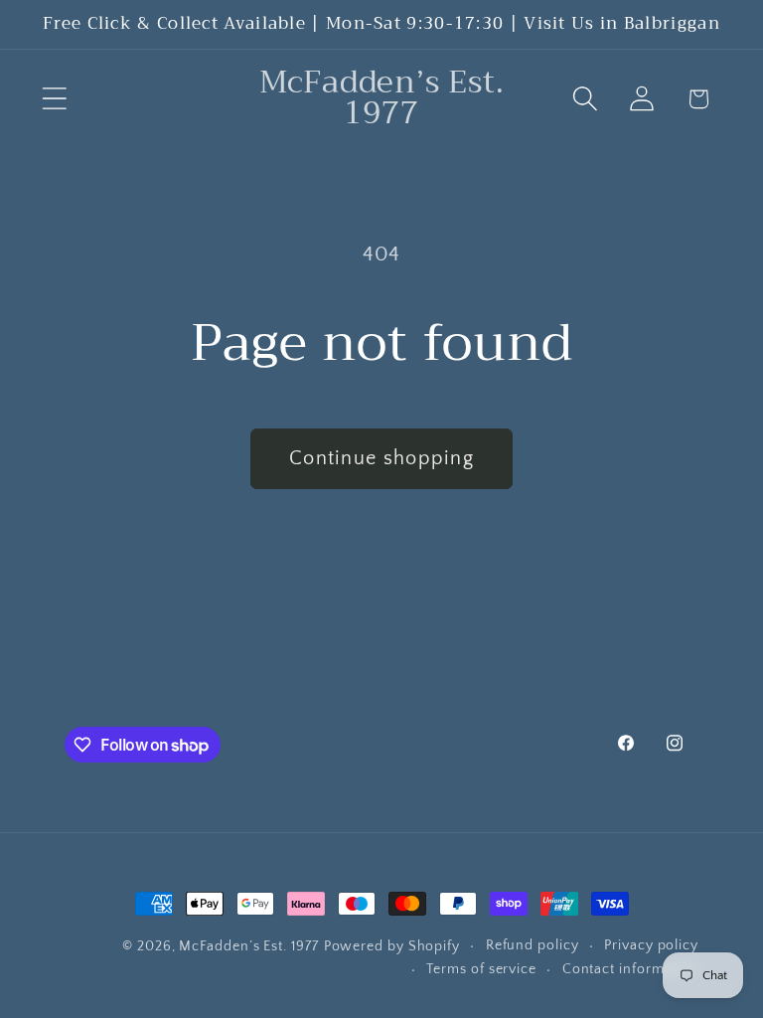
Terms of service (481, 969)
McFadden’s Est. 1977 (248, 946)
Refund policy (532, 945)
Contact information (630, 969)
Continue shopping (381, 458)
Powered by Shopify (392, 946)
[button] (54, 99)
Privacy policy (651, 945)
